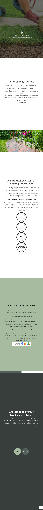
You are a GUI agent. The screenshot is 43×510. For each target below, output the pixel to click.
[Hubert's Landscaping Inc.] (21, 32)
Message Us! (25, 451)
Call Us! (17, 451)
